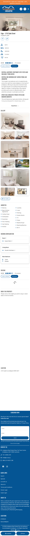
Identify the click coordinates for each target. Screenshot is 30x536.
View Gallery (6, 198)
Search (2, 476)
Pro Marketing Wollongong (15, 509)
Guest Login (4, 493)
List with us (4, 481)
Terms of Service (13, 443)
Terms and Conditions (6, 487)
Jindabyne (3, 519)
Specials (3, 479)
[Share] (7, 38)
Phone (23, 533)
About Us (3, 484)
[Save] (2, 38)
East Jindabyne (4, 521)
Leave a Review (5, 66)
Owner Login (4, 490)
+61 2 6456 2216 (7, 455)
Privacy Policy (25, 441)
